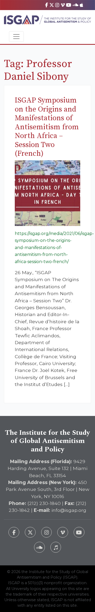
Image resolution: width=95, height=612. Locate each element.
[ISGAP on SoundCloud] (75, 5)
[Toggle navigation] (16, 36)
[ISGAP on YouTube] (68, 5)
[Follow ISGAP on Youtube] (79, 532)
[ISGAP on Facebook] (46, 5)
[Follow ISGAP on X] (30, 532)
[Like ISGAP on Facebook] (13, 532)
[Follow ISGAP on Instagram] (46, 532)
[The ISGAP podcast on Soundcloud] (39, 547)
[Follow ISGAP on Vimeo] (62, 532)
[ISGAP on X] (51, 5)
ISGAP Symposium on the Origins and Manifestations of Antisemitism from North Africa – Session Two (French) (47, 127)
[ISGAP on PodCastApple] (81, 5)
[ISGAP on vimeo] (63, 5)
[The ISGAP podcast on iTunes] (55, 547)
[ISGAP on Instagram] (57, 5)
